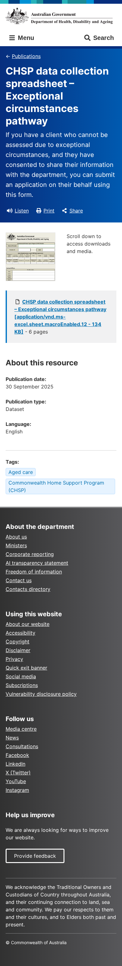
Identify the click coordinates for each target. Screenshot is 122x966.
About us (16, 537)
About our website (27, 624)
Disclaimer (18, 650)
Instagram (17, 790)
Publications (26, 56)
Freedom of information (34, 571)
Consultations (22, 746)
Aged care (20, 472)
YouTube (16, 781)
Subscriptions (22, 685)
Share (76, 210)
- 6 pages (60, 317)
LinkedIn (15, 764)
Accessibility (20, 633)
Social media (21, 676)
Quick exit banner (26, 668)
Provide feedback (35, 856)
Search (103, 37)
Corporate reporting (30, 554)
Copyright (17, 641)
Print (48, 210)
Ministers (16, 545)
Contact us (19, 580)
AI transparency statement (37, 563)
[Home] (61, 16)
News (12, 737)
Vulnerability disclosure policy (41, 694)
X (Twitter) (18, 772)
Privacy (14, 659)
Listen (22, 210)
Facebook (17, 755)
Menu (25, 37)
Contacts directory (28, 589)
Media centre (21, 729)
